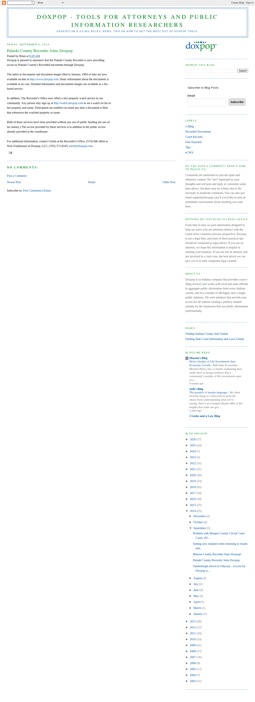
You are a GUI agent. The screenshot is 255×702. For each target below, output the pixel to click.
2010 (193, 639)
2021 (193, 469)
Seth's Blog (196, 389)
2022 (193, 463)
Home (91, 182)
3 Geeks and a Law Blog (204, 416)
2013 (193, 621)
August (198, 578)
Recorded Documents (198, 131)
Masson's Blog (198, 358)
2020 (193, 475)
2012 (193, 627)
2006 (193, 663)
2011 (193, 633)
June (196, 590)
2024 (193, 451)
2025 (193, 445)
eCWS (189, 152)
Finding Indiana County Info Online (206, 333)
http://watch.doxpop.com (68, 103)
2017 (193, 493)
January (198, 613)
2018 (193, 487)
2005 (193, 669)
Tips (187, 147)
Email (191, 95)
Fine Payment (193, 142)
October (198, 522)
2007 (193, 657)
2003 (193, 681)
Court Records (194, 136)
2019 (193, 481)
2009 (193, 645)
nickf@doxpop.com (81, 146)
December (199, 516)
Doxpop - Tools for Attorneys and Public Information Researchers (127, 20)
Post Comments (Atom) (37, 190)
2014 (193, 511)
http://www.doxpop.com (44, 79)
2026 (193, 439)
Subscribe (237, 102)
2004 (193, 675)
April (196, 602)
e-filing (189, 126)
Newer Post (14, 182)
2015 (193, 505)
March (197, 607)
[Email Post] (10, 152)
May (196, 596)
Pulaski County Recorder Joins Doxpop (40, 50)
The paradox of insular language (208, 392)
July (196, 584)
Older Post (169, 182)
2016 (193, 499)
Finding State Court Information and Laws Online (214, 339)
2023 (193, 457)
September (200, 528)
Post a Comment (16, 175)
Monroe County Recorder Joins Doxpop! (217, 554)
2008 (193, 651)
